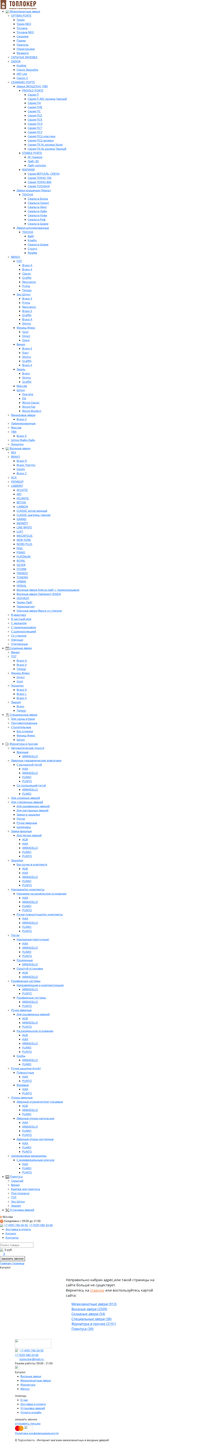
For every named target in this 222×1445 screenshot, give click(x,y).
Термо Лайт (24, 602)
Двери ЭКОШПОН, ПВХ (32, 86)
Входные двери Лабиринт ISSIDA (39, 594)
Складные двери (20, 648)
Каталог (11, 1233)
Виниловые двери (23, 415)
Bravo (26, 373)
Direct (26, 336)
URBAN (21, 581)
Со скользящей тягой (31, 785)
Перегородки (26, 49)
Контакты (12, 1238)
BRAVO (15, 257)
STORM (21, 569)
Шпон (21, 390)
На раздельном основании (35, 1031)
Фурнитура (27, 1385)
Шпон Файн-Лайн (23, 440)
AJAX (25, 769)
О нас (24, 1400)
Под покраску (20, 1193)
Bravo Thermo (26, 465)
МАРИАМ (28, 169)
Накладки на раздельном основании (41, 894)
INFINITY (22, 523)
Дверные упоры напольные (35, 1118)
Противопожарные (24, 723)
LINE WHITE (24, 527)
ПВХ (13, 432)
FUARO (26, 777)
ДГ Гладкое (35, 157)
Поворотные (25, 1072)
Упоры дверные (22, 1097)
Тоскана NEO (25, 32)
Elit (24, 398)
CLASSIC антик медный (32, 511)
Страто (32, 249)
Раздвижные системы (25, 981)
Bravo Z (22, 473)
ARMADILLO (30, 756)
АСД (13, 477)
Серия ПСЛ (35, 124)
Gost (25, 332)
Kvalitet (21, 65)
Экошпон (17, 444)
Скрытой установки (30, 968)
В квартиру (18, 615)
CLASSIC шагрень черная (33, 515)
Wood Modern (31, 411)
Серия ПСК (35, 120)
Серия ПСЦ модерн (41, 140)
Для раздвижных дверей (33, 806)
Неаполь (23, 45)
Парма (21, 40)
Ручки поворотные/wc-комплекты (40, 914)
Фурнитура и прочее (23, 744)
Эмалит (16, 702)
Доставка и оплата (18, 1229)
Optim (21, 469)
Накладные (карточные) (33, 939)
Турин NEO (24, 24)
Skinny (26, 323)
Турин (21, 20)
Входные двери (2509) (89, 1309)
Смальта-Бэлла (38, 199)
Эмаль (21, 369)
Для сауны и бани (23, 719)
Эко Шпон (23, 294)
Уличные (17, 640)
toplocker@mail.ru (31, 1359)
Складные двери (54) (88, 1314)
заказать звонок (12, 1259)
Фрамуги (23, 53)
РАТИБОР (17, 482)
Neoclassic (29, 282)
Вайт (31, 236)
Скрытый (17, 1181)
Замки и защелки (28, 814)
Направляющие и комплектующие (40, 985)
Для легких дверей (29, 835)
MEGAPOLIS (24, 536)
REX (13, 452)
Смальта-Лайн (37, 211)
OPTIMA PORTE (21, 16)
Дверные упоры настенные (35, 1139)
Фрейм (32, 253)
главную (97, 1290)
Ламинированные (23, 423)
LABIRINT (17, 486)
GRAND (21, 519)
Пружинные (25, 960)
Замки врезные (21, 831)
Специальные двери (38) (91, 1319)
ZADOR (15, 61)
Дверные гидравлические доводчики (36, 760)
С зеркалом (19, 623)
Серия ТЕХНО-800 (39, 182)
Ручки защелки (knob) (26, 1068)
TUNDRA (22, 577)
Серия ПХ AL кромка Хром (45, 145)
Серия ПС (34, 111)
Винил (21, 344)
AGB (25, 839)
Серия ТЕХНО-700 (39, 178)
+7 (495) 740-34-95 (16, 1225)
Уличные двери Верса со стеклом (39, 611)
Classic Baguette (27, 70)
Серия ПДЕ (35, 107)
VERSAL (21, 586)
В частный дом (21, 619)
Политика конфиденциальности (37, 1433)
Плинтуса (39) (82, 1329)
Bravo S (27, 311)
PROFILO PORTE (32, 90)
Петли (21, 819)
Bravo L (21, 694)
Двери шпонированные (33, 228)
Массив (22, 386)
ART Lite (22, 74)
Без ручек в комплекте (32, 864)
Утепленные (19, 644)
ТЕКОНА (27, 194)
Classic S (22, 78)
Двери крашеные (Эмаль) (34, 190)
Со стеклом (18, 636)
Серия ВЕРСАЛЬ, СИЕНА (43, 174)
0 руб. (8, 1250)
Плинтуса (16, 1177)
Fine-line (27, 394)
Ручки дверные (27, 823)
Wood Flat (28, 407)
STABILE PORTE (32, 153)
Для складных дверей (25, 798)
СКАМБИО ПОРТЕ (23, 82)
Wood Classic (31, 403)
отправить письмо (28, 1423)
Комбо (32, 240)
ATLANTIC (23, 498)
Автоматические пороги (27, 748)
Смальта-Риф (37, 219)
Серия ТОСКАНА (39, 186)
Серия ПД (34, 103)
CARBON (22, 507)
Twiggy (27, 290)
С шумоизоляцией (23, 631)
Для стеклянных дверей (27, 802)
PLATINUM (24, 556)
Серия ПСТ (35, 128)
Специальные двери (23, 715)
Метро (24, 1389)
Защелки (17, 860)
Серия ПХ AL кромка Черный (47, 149)
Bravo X (27, 269)
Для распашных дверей (32, 810)
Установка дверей (21, 1210)
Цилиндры (24, 827)
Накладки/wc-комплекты (27, 889)
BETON (21, 502)
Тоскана (22, 28)
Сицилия (22, 36)
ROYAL (21, 561)
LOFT (20, 532)
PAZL (20, 548)
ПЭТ (19, 261)
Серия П (33, 95)
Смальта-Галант (38, 203)
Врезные (22, 752)
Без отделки (25, 731)
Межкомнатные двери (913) (94, 1304)
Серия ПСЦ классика (41, 136)
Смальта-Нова (37, 215)
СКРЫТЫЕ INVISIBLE (24, 57)
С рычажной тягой (29, 765)
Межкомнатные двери (24, 11)
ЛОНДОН (23, 598)
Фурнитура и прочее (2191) (93, 1324)
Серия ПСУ (35, 132)
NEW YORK (24, 540)
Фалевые (23, 1085)
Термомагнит (26, 606)
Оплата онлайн (30, 1412)
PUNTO (27, 781)
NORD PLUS (24, 544)
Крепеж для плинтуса (25, 1189)
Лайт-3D (33, 161)
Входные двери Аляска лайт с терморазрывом (48, 590)
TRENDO (22, 573)
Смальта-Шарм (38, 224)
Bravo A (27, 265)
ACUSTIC (22, 490)
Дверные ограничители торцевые (40, 1102)
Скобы (21, 1056)
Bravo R (22, 461)
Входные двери (19, 448)
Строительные (21, 727)
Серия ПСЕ (35, 115)
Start (25, 353)
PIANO (21, 552)
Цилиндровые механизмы (28, 1156)
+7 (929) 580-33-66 (41, 1225)
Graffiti (26, 278)
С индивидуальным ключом (35, 1160)
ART (19, 494)
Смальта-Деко (37, 207)
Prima (26, 286)
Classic (26, 274)
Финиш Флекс (26, 328)
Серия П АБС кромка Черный (47, 99)
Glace (25, 340)
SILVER (21, 565)
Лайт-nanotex (37, 165)
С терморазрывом (23, 627)
